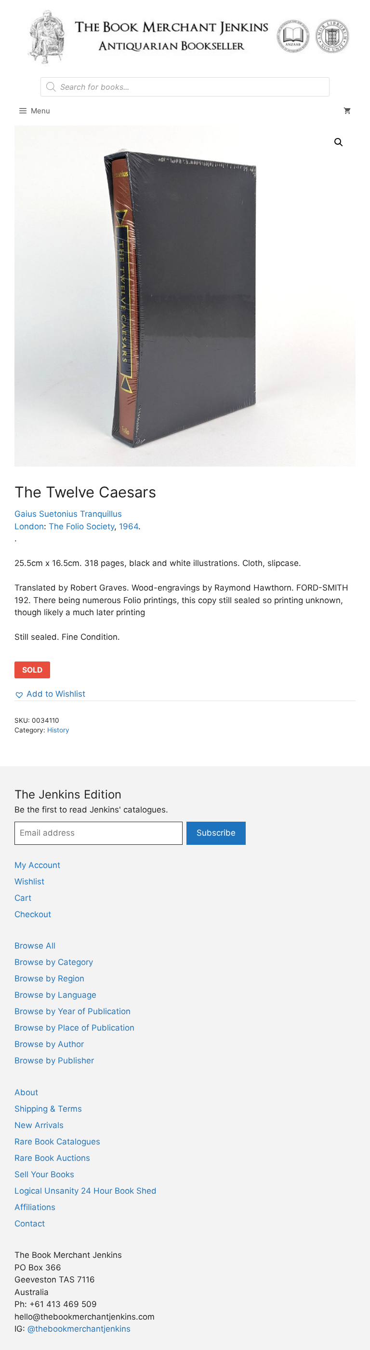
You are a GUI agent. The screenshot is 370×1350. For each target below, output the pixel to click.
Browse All (34, 946)
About (26, 1092)
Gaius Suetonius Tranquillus (68, 514)
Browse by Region (49, 978)
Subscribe (216, 833)
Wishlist (29, 881)
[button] (338, 142)
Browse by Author (49, 1044)
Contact (29, 1223)
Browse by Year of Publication (72, 1011)
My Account (37, 865)
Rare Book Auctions (52, 1158)
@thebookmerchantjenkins (79, 1329)
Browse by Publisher (54, 1060)
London (29, 526)
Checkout (32, 914)
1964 (128, 526)
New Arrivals (39, 1125)
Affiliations (34, 1207)
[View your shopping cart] (347, 110)
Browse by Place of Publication (74, 1028)
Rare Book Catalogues (57, 1141)
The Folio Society (81, 526)
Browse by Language (55, 995)
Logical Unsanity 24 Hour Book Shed (85, 1191)
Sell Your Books (44, 1174)
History (58, 730)
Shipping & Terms (48, 1109)
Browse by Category (53, 962)
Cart (22, 898)
